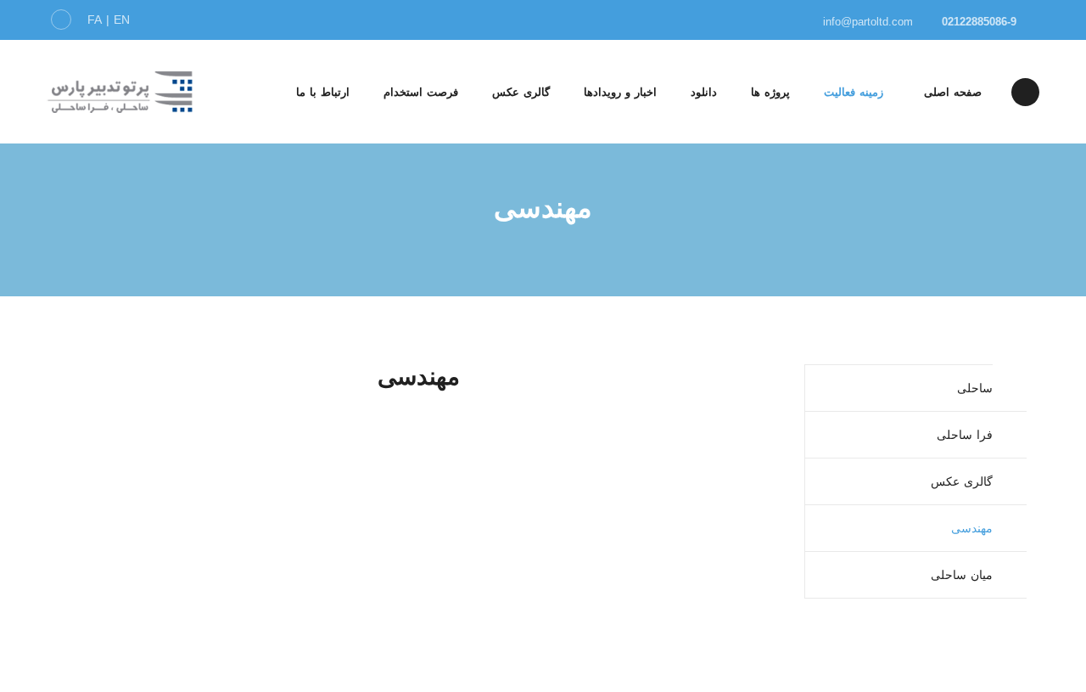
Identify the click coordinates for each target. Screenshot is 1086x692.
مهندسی (972, 528)
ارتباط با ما (323, 92)
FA (94, 19)
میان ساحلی (962, 575)
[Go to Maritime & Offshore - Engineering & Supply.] (544, 243)
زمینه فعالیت (853, 92)
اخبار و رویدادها (620, 92)
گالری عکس (521, 92)
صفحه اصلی (953, 92)
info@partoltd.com (868, 21)
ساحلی (975, 388)
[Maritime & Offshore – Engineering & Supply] (121, 91)
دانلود (704, 92)
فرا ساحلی (965, 435)
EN (122, 19)
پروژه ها (770, 92)
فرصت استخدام (420, 92)
